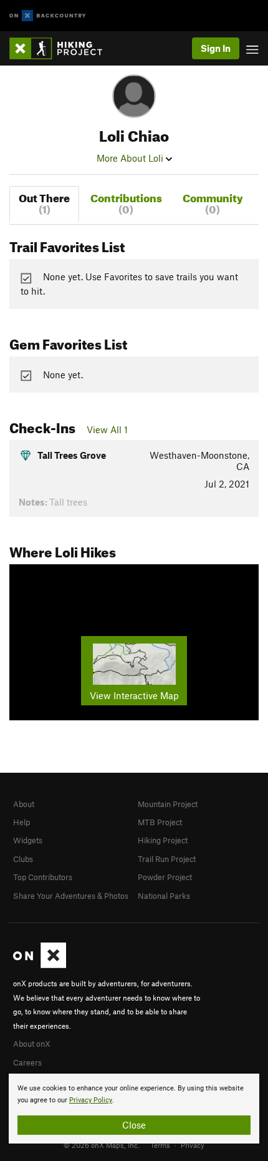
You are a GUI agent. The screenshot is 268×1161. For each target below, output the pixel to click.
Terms (160, 1144)
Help (21, 822)
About (23, 804)
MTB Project (160, 822)
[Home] (62, 48)
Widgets (27, 840)
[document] (134, 1108)
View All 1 (107, 429)
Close (134, 1124)
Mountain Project (168, 804)
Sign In (216, 48)
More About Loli (131, 158)
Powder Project (165, 877)
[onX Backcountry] (47, 16)
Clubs (23, 859)
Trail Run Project (167, 859)
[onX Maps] (39, 965)
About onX (31, 1044)
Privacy (192, 1144)
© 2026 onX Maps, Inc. (102, 1144)
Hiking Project (163, 840)
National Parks (164, 896)
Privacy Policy (90, 1100)
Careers (27, 1062)
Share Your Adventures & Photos (70, 896)
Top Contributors (42, 877)
